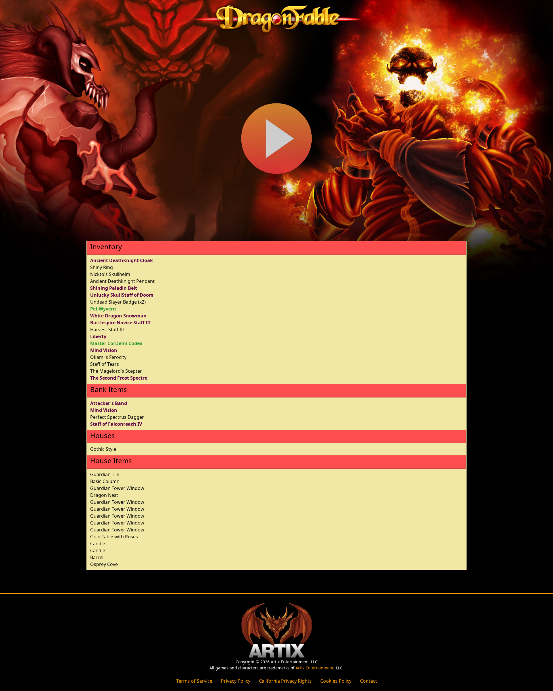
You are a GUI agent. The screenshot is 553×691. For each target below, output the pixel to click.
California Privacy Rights (285, 681)
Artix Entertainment (315, 668)
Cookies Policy (335, 681)
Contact (368, 681)
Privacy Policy (235, 681)
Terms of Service (194, 681)
